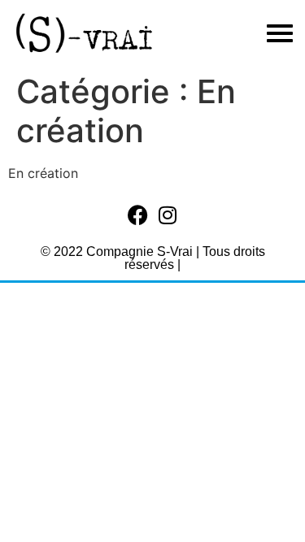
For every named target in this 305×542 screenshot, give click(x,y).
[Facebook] (138, 215)
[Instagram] (167, 215)
